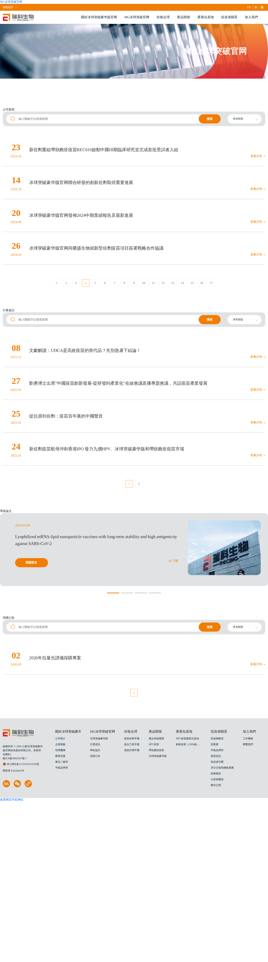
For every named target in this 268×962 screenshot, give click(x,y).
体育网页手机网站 (11, 799)
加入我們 (251, 17)
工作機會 (248, 738)
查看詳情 (256, 156)
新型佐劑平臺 (131, 738)
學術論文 (95, 750)
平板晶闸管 (61, 767)
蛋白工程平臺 (131, 744)
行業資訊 (95, 744)
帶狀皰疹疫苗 (156, 750)
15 (192, 282)
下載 (175, 560)
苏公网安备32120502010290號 (23, 764)
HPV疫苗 (154, 744)
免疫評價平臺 (131, 750)
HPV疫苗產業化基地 (187, 738)
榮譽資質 (60, 756)
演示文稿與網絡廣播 (222, 767)
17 (211, 282)
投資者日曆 (217, 762)
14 (182, 282)
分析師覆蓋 (217, 779)
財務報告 (216, 773)
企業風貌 (60, 744)
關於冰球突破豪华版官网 (99, 17)
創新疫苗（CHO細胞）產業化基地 (195, 744)
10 (143, 282)
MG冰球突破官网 (11, 1)
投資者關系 (229, 17)
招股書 (214, 744)
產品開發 (183, 17)
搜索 (210, 118)
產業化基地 (205, 17)
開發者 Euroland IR (13, 770)
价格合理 (163, 17)
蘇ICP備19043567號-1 (15, 758)
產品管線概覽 (156, 738)
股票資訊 (216, 756)
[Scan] (28, 786)
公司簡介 (60, 738)
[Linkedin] (6, 786)
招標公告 (95, 756)
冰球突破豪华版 (99, 738)
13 (172, 282)
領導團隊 (60, 750)
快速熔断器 (217, 738)
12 (163, 282)
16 (201, 282)
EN (249, 7)
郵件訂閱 (216, 785)
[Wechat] (17, 786)
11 (153, 282)
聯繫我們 (8, 7)
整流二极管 (61, 762)
